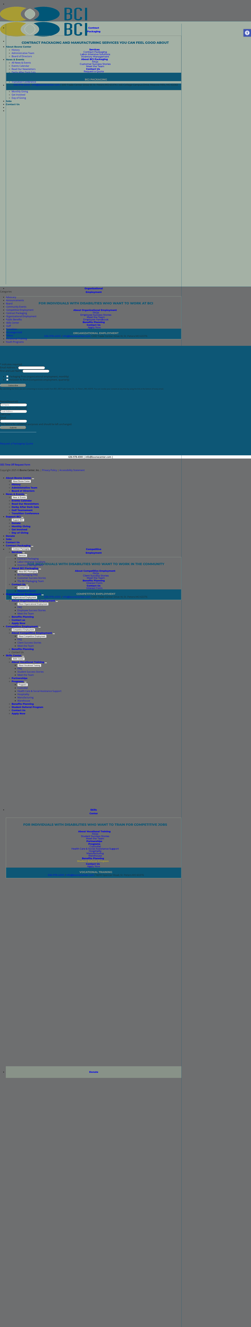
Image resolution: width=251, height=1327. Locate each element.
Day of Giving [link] (20, 532)
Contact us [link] (18, 620)
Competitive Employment (23, 630)
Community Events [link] (16, 306)
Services (22, 555)
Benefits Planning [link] (23, 616)
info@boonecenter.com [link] (46, 84)
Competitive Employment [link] (94, 551)
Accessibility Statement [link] (72, 470)
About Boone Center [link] (18, 478)
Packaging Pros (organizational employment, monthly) (39, 376)
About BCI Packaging (28, 572)
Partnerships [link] (19, 678)
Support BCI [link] (13, 516)
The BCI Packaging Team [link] (30, 581)
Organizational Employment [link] (21, 316)
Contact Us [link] (13, 542)
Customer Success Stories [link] (31, 578)
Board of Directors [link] (23, 490)
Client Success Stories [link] (29, 642)
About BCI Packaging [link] (25, 568)
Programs (23, 685)
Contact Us (23, 588)
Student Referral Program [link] (27, 707)
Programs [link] (18, 681)
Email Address (9, 367)
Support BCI (18, 520)
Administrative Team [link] (24, 487)
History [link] (16, 484)
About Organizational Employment (33, 604)
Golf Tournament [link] (22, 510)
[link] (247, 33)
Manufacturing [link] (25, 697)
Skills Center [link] (93, 811)
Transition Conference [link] (25, 513)
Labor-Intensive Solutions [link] (31, 561)
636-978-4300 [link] (22, 84)
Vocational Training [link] (16, 338)
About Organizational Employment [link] (33, 600)
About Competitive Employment (32, 636)
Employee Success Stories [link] (31, 610)
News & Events (19, 497)
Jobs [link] (9, 539)
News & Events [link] (15, 494)
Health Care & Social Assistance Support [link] (39, 691)
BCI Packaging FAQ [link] (27, 574)
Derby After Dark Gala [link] (25, 507)
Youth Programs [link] (15, 341)
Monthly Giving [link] (21, 526)
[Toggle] (33, 478)
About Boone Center (21, 481)
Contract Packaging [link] (93, 29)
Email (3, 417)
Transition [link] (11, 329)
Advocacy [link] (11, 297)
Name (9, 401)
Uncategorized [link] (14, 332)
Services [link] (17, 552)
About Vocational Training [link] (28, 662)
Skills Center (18, 659)
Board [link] (9, 303)
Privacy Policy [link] (49, 470)
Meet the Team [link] (25, 613)
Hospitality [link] (23, 694)
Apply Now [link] (18, 623)
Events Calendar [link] (22, 500)
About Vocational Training (29, 665)
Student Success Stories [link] (30, 671)
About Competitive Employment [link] (32, 633)
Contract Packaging (21, 549)
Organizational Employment (24, 597)
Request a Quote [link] (26, 590)
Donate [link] (93, 1072)
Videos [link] (9, 335)
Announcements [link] (15, 300)
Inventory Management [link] (30, 565)
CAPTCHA (5, 414)
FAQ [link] (19, 607)
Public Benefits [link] (14, 319)
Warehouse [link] (23, 700)
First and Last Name (11, 370)
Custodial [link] (22, 687)
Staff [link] (8, 325)
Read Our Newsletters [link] (25, 503)
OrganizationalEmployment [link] (94, 290)
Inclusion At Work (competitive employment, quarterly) (39, 379)
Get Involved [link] (19, 529)
